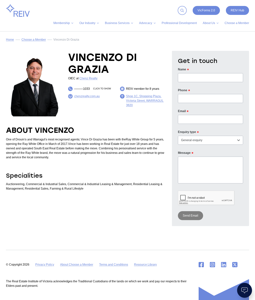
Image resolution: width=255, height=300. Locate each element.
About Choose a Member (76, 264)
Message (184, 152)
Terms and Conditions (113, 264)
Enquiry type (187, 132)
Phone (182, 90)
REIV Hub (237, 10)
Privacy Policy (44, 264)
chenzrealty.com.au (87, 96)
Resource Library (145, 264)
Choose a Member (33, 39)
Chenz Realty (88, 78)
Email (182, 111)
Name (182, 69)
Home (10, 39)
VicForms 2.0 (206, 10)
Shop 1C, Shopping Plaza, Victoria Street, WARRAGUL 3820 (145, 101)
